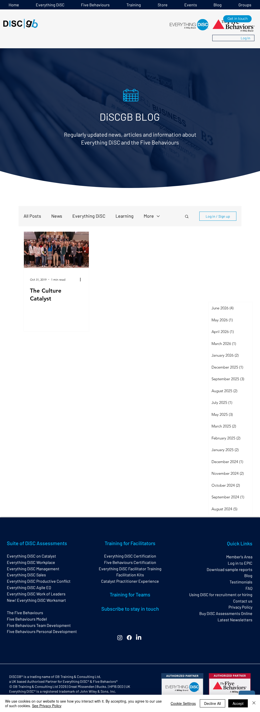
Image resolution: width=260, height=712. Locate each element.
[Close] (254, 703)
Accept (238, 703)
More (149, 216)
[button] (133, 4)
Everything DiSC (88, 216)
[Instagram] (120, 637)
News (56, 216)
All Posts (32, 216)
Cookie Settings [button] (183, 703)
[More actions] (82, 279)
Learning (125, 216)
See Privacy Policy (46, 705)
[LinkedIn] (138, 637)
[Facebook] (129, 637)
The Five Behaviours (25, 612)
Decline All (212, 703)
